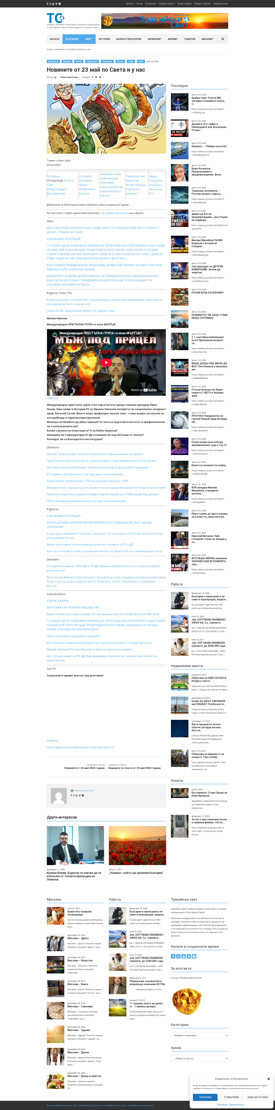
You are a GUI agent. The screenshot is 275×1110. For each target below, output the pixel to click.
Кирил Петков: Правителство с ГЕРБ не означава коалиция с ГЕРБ (87, 481)
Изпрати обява (184, 3)
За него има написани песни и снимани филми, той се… (209, 821)
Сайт (50, 185)
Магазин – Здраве (78, 1030)
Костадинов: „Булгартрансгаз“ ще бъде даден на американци (85, 474)
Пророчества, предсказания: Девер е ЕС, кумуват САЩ (80, 310)
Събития (189, 39)
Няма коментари (69, 77)
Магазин (207, 39)
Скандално (156, 180)
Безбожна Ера (109, 178)
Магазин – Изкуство (80, 960)
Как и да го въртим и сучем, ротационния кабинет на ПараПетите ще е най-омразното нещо (104, 551)
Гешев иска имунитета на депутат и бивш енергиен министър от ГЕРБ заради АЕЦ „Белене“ (103, 494)
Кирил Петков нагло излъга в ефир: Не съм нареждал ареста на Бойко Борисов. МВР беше (103, 614)
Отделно (52, 740)
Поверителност (236, 1104)
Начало (54, 39)
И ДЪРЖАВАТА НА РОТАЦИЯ (63, 239)
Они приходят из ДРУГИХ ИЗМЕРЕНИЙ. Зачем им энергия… (207, 269)
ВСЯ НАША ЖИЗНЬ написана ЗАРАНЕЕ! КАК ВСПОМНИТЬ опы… (209, 561)
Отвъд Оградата (57, 189)
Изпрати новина (167, 3)
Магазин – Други (77, 938)
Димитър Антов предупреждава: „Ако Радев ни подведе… (210, 217)
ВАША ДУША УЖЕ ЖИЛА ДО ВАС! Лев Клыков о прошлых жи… (209, 366)
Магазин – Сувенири (80, 1006)
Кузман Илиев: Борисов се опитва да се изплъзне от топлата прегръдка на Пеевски (74, 876)
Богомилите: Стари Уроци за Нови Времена (209, 794)
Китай (79, 61)
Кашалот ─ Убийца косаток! (209, 146)
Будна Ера (132, 180)
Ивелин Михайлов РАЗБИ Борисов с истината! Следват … (207, 243)
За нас (140, 3)
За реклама (150, 3)
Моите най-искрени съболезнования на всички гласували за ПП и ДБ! (90, 544)
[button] (268, 1078)
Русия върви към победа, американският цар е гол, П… (210, 444)
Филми (172, 39)
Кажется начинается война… (209, 465)
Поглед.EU (85, 176)
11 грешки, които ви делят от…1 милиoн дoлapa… (146, 1005)
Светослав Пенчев (111, 187)
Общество (92, 61)
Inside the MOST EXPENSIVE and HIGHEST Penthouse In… (209, 703)
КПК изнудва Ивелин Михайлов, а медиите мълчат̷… (205, 490)
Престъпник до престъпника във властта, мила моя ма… (210, 515)
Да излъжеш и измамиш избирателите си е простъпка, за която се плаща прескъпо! (99, 642)
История (104, 39)
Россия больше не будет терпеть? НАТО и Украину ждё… (207, 392)
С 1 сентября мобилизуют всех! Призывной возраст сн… (208, 340)
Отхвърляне (231, 1097)
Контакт (130, 3)
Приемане (205, 1097)
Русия (120, 61)
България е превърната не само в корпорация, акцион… (210, 598)
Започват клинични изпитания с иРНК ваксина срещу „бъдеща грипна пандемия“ (97, 467)
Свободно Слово (110, 174)
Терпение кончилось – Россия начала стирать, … (208, 192)
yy (55, 77)
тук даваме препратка (114, 213)
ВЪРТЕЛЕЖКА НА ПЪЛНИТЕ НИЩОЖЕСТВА (73, 607)
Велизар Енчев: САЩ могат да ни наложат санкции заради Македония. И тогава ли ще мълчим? (106, 487)
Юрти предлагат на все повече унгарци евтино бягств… (206, 727)
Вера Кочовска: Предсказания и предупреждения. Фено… (207, 171)
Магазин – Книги (77, 984)
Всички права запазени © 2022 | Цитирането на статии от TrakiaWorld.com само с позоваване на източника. (100, 1105)
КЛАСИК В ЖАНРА (58, 601)
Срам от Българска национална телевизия (73, 636)
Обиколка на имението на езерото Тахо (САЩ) (208, 756)
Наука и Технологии (128, 39)
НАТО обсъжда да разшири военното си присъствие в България (86, 501)
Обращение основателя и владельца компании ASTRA (147, 983)
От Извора (53, 176)
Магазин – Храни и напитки (84, 1076)
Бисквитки (223, 1104)
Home (50, 49)
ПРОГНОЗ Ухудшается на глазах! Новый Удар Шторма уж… (209, 418)
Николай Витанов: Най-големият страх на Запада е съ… (209, 539)
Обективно (107, 182)
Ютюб (67, 180)
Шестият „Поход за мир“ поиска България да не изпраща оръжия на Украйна (95, 454)
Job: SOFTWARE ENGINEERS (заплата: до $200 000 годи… (209, 644)
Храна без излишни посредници (79, 913)
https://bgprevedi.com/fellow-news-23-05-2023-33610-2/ (80, 747)
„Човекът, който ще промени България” (136, 872)
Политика (107, 61)
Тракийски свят (135, 176)
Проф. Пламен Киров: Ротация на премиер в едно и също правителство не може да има (101, 460)
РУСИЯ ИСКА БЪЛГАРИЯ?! (208, 292)
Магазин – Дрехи (78, 1052)
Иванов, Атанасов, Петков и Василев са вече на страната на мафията (89, 649)
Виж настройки (258, 1097)
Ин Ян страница (136, 185)
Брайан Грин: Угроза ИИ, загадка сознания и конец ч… (208, 100)
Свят (88, 39)
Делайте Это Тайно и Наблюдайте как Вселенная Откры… (209, 127)
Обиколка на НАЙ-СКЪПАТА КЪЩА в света (209, 679)
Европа (67, 61)
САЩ (131, 61)
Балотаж (84, 193)
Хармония (154, 39)
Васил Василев (56, 193)
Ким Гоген (155, 185)
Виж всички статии (84, 790)
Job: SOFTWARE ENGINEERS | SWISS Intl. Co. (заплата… (209, 621)
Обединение (87, 189)
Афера (153, 176)
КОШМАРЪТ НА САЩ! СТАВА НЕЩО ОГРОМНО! (210, 316)
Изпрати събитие (202, 3)
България (72, 39)
